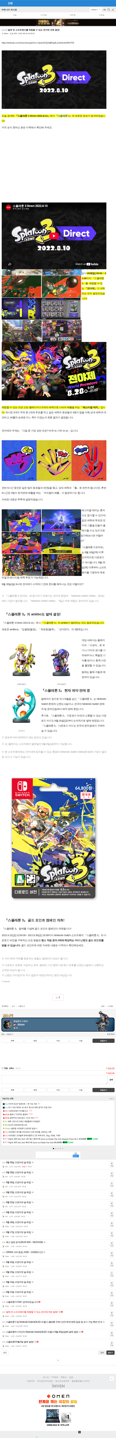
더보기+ (112, 1099)
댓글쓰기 (103, 1041)
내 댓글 (44, 15)
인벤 (10, 3)
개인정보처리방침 (45, 1381)
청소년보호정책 (62, 1381)
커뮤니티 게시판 (9, 9)
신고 (13, 1006)
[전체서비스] (112, 3)
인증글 (101, 15)
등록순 (11, 1068)
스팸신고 (21, 1006)
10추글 (73, 15)
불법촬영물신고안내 (81, 1381)
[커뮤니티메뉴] (3, 3)
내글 (15, 15)
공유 (103, 1006)
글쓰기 (113, 9)
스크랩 (110, 1006)
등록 (111, 1080)
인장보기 (9, 1034)
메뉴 (3, 1034)
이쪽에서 (63, 945)
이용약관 (30, 1381)
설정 (71, 1377)
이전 (58, 1041)
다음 (80, 1041)
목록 (12, 1041)
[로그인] (107, 3)
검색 (102, 1353)
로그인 (46, 1377)
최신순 (18, 1068)
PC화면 (54, 1377)
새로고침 (111, 1068)
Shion (6, 34)
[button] (53, 1148)
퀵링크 (64, 1377)
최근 (5, 1353)
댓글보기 (103, 1090)
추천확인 (5, 1006)
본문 (35, 1041)
